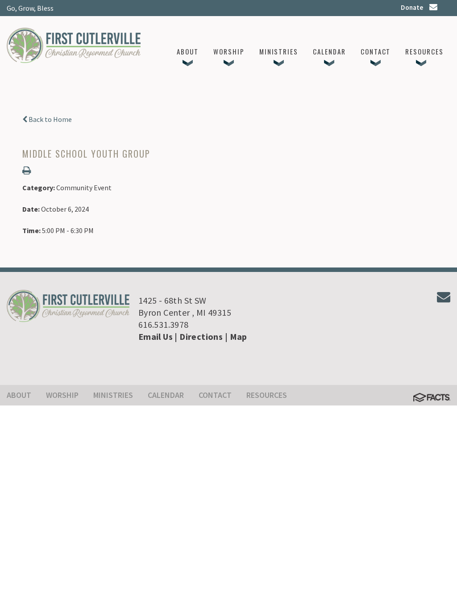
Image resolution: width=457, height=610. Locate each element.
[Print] (26, 171)
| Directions (198, 336)
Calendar (166, 395)
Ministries (113, 395)
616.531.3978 (163, 324)
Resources (266, 395)
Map (238, 336)
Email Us (155, 336)
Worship (62, 395)
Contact (215, 395)
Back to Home (49, 119)
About (19, 395)
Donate (412, 7)
